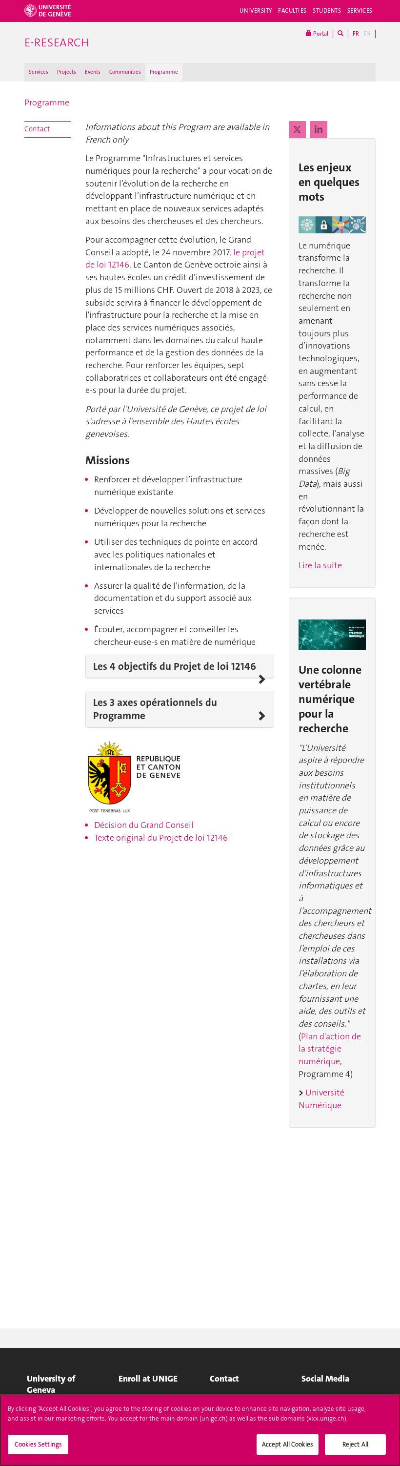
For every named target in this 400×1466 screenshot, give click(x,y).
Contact (37, 129)
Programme (164, 72)
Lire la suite (320, 565)
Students (327, 11)
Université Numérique (321, 1099)
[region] (200, 1430)
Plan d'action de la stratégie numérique (330, 1049)
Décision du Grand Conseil (144, 825)
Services (360, 11)
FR (356, 34)
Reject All (355, 1444)
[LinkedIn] (318, 130)
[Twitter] (298, 130)
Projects (66, 72)
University (256, 11)
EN (366, 34)
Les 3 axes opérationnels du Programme (155, 709)
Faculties (292, 11)
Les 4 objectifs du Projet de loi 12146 (174, 666)
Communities (125, 72)
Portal (320, 34)
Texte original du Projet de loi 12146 (161, 838)
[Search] (340, 33)
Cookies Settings (38, 1444)
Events (92, 72)
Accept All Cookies (287, 1444)
